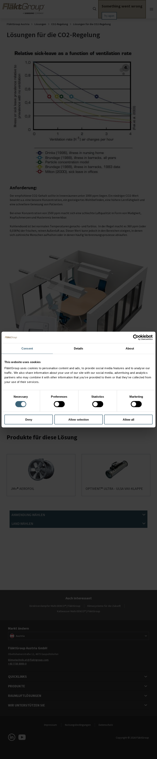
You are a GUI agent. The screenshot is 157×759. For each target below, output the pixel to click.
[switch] (59, 404)
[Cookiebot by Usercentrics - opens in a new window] (136, 337)
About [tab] (130, 348)
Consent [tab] (27, 348)
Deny (28, 419)
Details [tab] (78, 348)
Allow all (128, 419)
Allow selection (78, 419)
